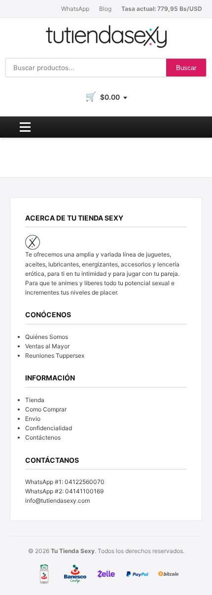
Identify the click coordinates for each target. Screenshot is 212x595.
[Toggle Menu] (25, 127)
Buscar (186, 68)
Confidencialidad (48, 428)
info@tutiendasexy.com (57, 500)
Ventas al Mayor (47, 346)
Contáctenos (43, 437)
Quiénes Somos (46, 336)
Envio (32, 418)
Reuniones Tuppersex (54, 355)
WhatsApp (75, 8)
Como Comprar (46, 409)
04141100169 (84, 491)
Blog (105, 8)
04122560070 (85, 481)
